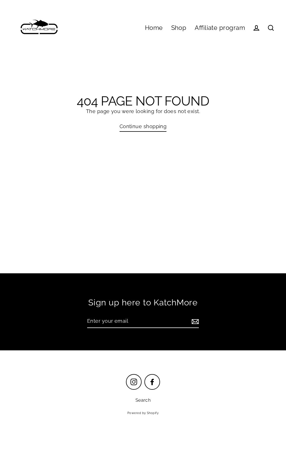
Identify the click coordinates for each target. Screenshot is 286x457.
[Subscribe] (194, 321)
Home (154, 27)
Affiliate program (220, 27)
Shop (179, 27)
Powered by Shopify (143, 413)
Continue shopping (143, 126)
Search (143, 400)
